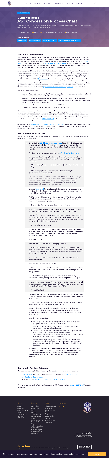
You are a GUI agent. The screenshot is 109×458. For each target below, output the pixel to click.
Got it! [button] (97, 454)
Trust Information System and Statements (22, 416)
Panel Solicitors (35, 406)
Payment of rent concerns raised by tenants (58, 87)
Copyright (48, 418)
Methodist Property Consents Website (36, 431)
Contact (80, 3)
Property (48, 3)
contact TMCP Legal (77, 385)
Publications (48, 422)
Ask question (70, 32)
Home (28, 3)
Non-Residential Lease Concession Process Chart (47, 124)
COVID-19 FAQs (27, 374)
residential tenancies (71, 374)
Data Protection (49, 416)
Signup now (84, 447)
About (70, 3)
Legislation (34, 434)
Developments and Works (36, 417)
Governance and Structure (50, 411)
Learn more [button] (80, 454)
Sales (32, 410)
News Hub (59, 3)
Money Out (20, 408)
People (47, 414)
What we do (48, 408)
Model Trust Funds (22, 410)
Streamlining (35, 408)
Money (37, 3)
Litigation (34, 424)
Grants (19, 412)
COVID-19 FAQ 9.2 (48, 119)
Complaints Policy (50, 420)
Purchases (34, 412)
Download (23, 32)
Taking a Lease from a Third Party (37, 427)
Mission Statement (50, 406)
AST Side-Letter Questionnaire (55, 63)
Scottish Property (36, 414)
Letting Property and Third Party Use (37, 421)
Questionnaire (43, 79)
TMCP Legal (39, 189)
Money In (20, 406)
